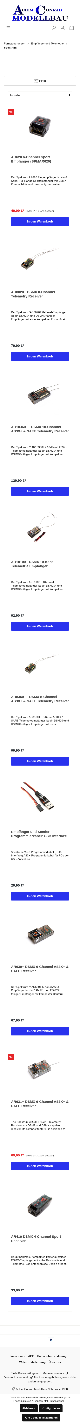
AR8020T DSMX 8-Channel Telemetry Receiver (33, 294)
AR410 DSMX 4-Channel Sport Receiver (36, 1239)
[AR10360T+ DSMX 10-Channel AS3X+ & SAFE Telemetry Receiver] (40, 395)
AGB (31, 1356)
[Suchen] (53, 27)
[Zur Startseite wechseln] (40, 13)
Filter (42, 80)
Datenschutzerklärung (52, 1356)
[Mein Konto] (62, 27)
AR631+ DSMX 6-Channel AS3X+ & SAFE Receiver (40, 1104)
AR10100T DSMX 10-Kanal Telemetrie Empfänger (33, 564)
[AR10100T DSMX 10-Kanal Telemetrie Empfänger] (40, 530)
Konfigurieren (51, 1408)
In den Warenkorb (40, 221)
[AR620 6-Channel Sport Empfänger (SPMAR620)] (40, 125)
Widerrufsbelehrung (32, 1362)
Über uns (55, 1362)
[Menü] (8, 27)
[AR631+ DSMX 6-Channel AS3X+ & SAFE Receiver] (40, 1070)
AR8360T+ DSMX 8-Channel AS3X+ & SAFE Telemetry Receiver (40, 699)
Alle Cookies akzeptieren (41, 1417)
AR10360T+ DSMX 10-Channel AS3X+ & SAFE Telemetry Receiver (40, 429)
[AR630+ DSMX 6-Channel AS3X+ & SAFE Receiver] (40, 935)
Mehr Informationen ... (55, 1401)
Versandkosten (13, 1377)
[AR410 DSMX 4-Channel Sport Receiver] (40, 1205)
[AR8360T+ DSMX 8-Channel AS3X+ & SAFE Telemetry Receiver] (40, 665)
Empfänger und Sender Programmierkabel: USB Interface (39, 834)
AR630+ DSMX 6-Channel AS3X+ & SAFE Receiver (40, 969)
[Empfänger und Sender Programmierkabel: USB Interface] (40, 800)
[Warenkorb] (71, 27)
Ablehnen (28, 1408)
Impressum (17, 1356)
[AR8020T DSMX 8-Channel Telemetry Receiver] (40, 260)
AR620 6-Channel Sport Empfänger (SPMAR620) (31, 159)
